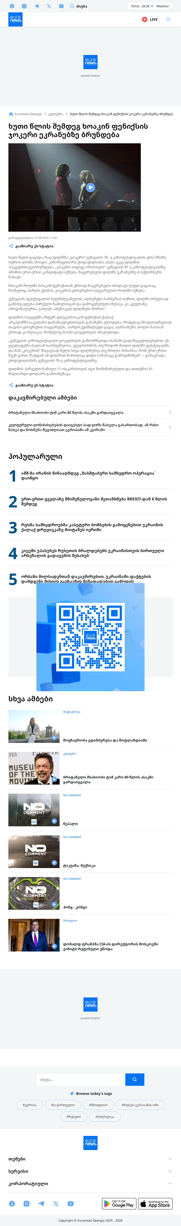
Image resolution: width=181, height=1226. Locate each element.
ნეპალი (70, 823)
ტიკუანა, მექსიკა (79, 865)
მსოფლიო (70, 920)
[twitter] (49, 6)
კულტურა (69, 753)
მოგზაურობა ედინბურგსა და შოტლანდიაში (105, 740)
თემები (16, 1159)
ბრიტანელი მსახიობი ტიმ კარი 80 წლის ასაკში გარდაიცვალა (108, 779)
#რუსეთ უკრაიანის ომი (140, 1105)
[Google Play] (119, 1203)
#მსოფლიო (98, 1105)
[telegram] (36, 6)
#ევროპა (30, 1105)
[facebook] (11, 6)
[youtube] (61, 6)
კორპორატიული (28, 1183)
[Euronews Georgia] (15, 19)
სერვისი (18, 1171)
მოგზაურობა (71, 712)
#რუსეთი (74, 1116)
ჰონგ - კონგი (75, 907)
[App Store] (155, 1203)
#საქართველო (63, 1105)
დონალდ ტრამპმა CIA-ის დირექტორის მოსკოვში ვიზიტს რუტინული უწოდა (110, 946)
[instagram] (24, 6)
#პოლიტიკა (104, 1116)
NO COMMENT (72, 795)
